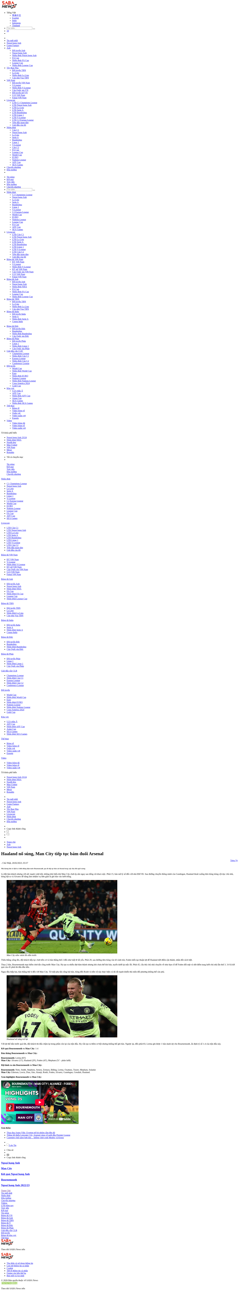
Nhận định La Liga (20, 75)
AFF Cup (16, 162)
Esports (15, 418)
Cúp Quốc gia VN (20, 90)
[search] (34, 28)
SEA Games (17, 165)
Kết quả (10, 179)
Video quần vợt (19, 415)
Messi (9, 450)
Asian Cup (17, 398)
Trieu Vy (234, 860)
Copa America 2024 (21, 383)
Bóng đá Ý (6, 1223)
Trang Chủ (6, 1190)
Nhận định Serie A (20, 319)
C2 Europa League (20, 212)
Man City (6, 1168)
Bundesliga (17, 140)
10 (8, 31)
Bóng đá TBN (13, 299)
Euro (14, 373)
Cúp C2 (15, 147)
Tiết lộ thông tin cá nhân (17, 1270)
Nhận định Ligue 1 (20, 346)
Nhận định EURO (20, 376)
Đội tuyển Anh (18, 50)
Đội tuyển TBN (19, 70)
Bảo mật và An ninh (15, 1275)
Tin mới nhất (12, 40)
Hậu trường (12, 170)
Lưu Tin (12, 1145)
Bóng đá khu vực (8, 1235)
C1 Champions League (22, 195)
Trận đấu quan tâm (20, 122)
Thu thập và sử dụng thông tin (20, 1263)
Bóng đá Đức (13, 326)
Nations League (19, 160)
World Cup (17, 155)
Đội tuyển (11, 366)
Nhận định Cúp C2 (20, 361)
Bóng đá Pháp (13, 338)
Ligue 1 (15, 142)
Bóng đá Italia (13, 311)
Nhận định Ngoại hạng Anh (24, 55)
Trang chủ (11, 842)
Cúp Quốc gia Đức (20, 336)
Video (9, 420)
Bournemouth (9, 1179)
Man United (12, 445)
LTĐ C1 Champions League (24, 102)
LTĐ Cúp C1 (18, 234)
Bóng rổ (15, 408)
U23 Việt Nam (18, 95)
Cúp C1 (15, 130)
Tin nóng (11, 177)
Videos (4, 1203)
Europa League (19, 358)
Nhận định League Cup (22, 65)
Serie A (15, 137)
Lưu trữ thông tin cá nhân (18, 1266)
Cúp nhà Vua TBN (20, 78)
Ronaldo (10, 452)
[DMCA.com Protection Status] (9, 1284)
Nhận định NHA (19, 287)
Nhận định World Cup (22, 371)
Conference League (20, 363)
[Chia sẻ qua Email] (8, 1155)
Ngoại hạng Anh (14, 43)
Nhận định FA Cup (20, 60)
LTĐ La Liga (18, 107)
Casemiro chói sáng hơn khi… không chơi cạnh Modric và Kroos (35, 1137)
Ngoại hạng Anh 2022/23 (15, 1185)
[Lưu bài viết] (8, 832)
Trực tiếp (11, 182)
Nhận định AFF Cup (21, 396)
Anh (9, 48)
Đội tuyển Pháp (19, 341)
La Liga (15, 73)
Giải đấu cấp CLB (15, 351)
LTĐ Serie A (18, 110)
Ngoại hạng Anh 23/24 (17, 437)
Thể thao (10, 406)
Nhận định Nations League (24, 381)
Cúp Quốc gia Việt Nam (22, 272)
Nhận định (11, 127)
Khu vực (10, 388)
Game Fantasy (13, 45)
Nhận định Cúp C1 (20, 356)
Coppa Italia (17, 321)
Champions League (20, 353)
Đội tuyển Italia (19, 314)
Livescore (11, 100)
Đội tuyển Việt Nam (21, 83)
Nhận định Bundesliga (22, 333)
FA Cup (15, 58)
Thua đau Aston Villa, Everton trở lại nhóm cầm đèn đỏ (31, 1132)
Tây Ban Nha (13, 68)
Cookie (10, 1268)
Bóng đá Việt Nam (15, 259)
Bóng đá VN (6, 1215)
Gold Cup (16, 386)
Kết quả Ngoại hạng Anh (15, 1174)
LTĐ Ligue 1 (18, 115)
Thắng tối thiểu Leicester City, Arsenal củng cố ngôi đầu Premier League (38, 1135)
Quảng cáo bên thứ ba (16, 1273)
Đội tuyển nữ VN (20, 93)
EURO (15, 157)
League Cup (17, 63)
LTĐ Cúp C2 (18, 252)
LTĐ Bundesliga (19, 112)
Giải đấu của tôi (19, 125)
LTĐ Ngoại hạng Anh (22, 105)
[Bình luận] (8, 835)
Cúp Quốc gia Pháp (20, 348)
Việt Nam (11, 80)
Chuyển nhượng (14, 167)
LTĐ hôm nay (7, 1205)
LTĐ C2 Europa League (23, 120)
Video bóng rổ (18, 410)
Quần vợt (16, 413)
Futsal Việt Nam (19, 98)
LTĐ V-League (19, 117)
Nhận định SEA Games (22, 403)
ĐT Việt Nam (18, 262)
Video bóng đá (18, 423)
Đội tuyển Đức (18, 328)
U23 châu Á (17, 391)
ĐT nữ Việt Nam (19, 269)
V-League (16, 85)
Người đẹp (11, 442)
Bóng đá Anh (12, 279)
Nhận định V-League (21, 88)
